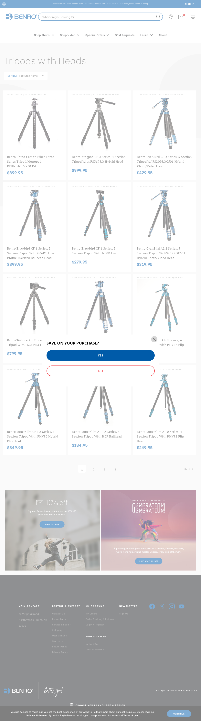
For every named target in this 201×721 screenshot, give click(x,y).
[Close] (154, 339)
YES (100, 355)
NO (100, 371)
